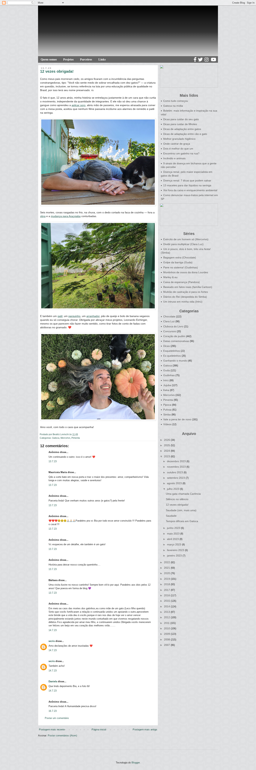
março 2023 (174, 544)
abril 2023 (173, 539)
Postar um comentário (57, 718)
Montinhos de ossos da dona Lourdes (185, 272)
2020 (167, 573)
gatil (60, 316)
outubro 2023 (175, 472)
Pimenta (75, 438)
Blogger (136, 762)
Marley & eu (170, 277)
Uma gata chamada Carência (183, 493)
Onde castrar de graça (176, 143)
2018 (167, 584)
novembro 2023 (176, 466)
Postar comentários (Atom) (62, 735)
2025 (167, 445)
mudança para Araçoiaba (66, 216)
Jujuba (167, 385)
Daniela (53, 681)
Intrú (166, 380)
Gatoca (55, 438)
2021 (167, 567)
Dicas (166, 345)
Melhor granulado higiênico (179, 138)
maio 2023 (173, 533)
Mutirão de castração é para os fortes (185, 291)
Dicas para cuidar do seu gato (181, 119)
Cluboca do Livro (173, 326)
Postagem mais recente (52, 729)
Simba (167, 414)
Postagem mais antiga (145, 729)
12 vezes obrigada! (177, 504)
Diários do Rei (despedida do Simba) (185, 296)
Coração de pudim (174, 336)
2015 (167, 600)
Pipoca (167, 404)
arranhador (93, 316)
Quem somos (49, 59)
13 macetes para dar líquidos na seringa (187, 185)
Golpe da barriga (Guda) (177, 262)
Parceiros (86, 59)
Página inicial (99, 729)
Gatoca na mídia (173, 105)
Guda (166, 370)
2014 (167, 606)
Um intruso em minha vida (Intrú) (182, 301)
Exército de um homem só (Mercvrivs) (185, 239)
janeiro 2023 (175, 555)
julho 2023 (173, 488)
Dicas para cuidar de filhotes (180, 124)
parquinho (74, 316)
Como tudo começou (175, 100)
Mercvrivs (65, 438)
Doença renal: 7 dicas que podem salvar (187, 180)
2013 (167, 611)
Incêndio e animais (174, 158)
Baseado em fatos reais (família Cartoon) (187, 286)
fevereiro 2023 (176, 550)
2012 (167, 617)
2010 (167, 628)
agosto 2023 (175, 483)
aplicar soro (78, 105)
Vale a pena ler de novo (177, 419)
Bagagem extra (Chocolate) (179, 257)
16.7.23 (53, 711)
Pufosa (167, 409)
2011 (167, 622)
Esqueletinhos (171, 350)
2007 (167, 644)
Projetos (68, 59)
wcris (52, 641)
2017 (167, 589)
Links (102, 59)
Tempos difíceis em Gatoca (182, 521)
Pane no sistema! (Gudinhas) (180, 267)
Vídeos (167, 424)
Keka (166, 390)
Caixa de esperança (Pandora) (181, 282)
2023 (167, 456)
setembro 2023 (176, 477)
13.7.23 (53, 461)
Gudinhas (169, 375)
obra (43, 216)
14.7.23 (53, 630)
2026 (167, 439)
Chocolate (169, 316)
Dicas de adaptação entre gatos (182, 129)
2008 (167, 639)
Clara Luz (169, 321)
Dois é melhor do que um (178, 148)
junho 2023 (174, 527)
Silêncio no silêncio (177, 499)
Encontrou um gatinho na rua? (181, 153)
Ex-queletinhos (172, 355)
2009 (167, 633)
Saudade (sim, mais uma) (181, 510)
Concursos (169, 331)
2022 (167, 562)
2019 (167, 578)
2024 (167, 450)
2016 (167, 595)
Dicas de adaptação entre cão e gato (185, 133)
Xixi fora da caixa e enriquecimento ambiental (190, 190)
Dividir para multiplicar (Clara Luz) (183, 244)
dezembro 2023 (176, 461)
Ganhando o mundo (175, 360)
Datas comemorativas (176, 341)
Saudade (171, 515)
